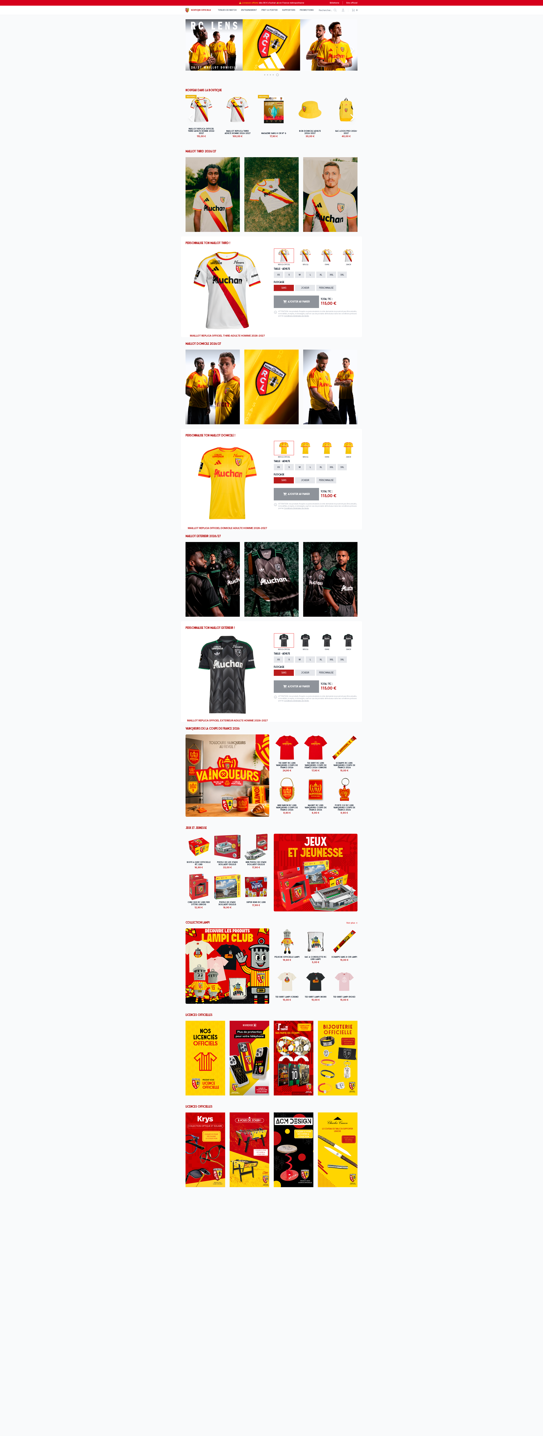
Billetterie (334, 3)
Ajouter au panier (299, 301)
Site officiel (351, 3)
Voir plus (351, 923)
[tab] (284, 255)
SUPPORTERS (288, 10)
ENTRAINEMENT (249, 10)
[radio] (278, 274)
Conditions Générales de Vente (296, 316)
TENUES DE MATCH (227, 10)
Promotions (307, 10)
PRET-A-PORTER (269, 10)
